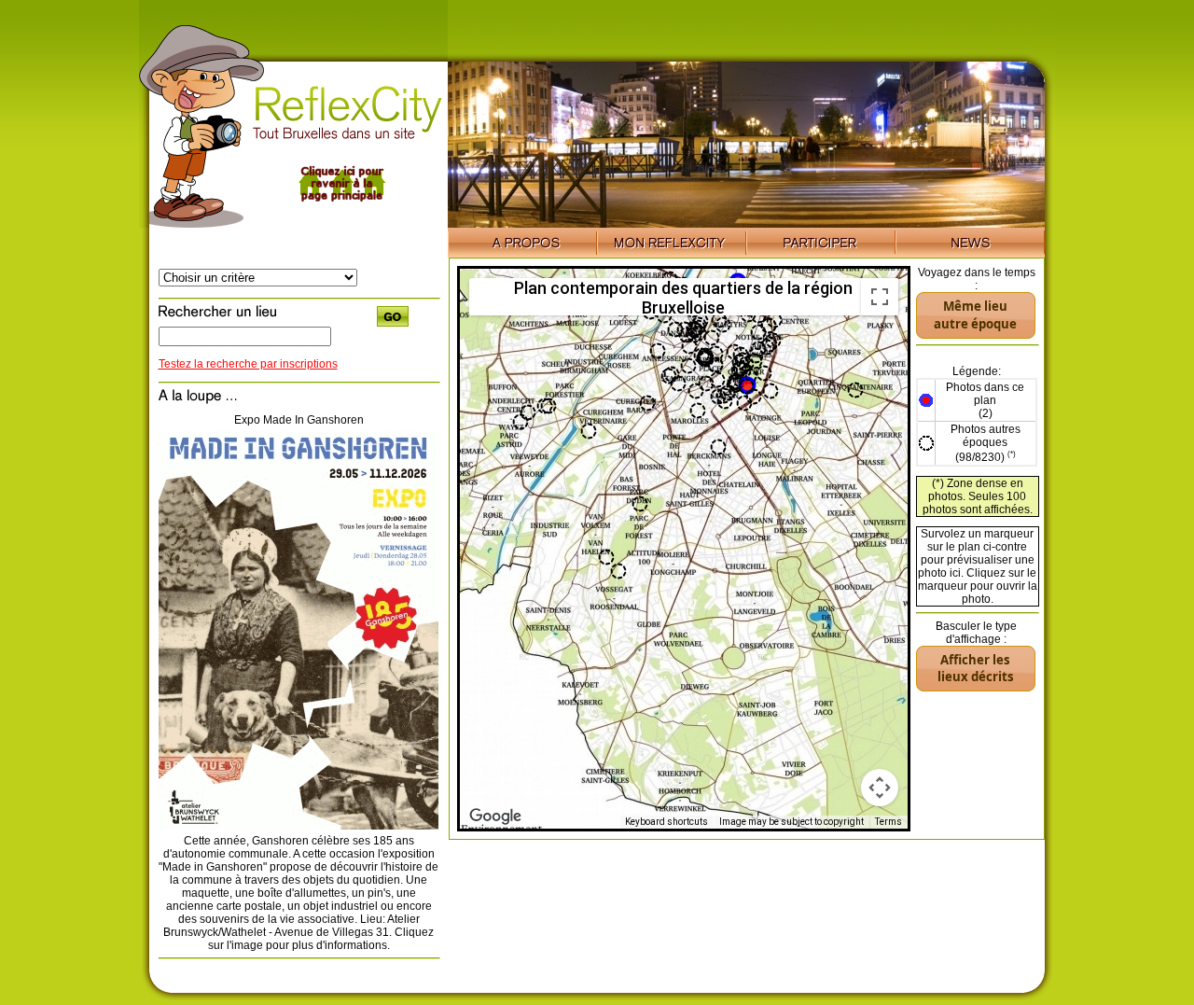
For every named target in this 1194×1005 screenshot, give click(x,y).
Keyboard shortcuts (666, 822)
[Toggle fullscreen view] (879, 296)
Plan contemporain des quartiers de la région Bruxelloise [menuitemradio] (683, 296)
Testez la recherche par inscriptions (248, 363)
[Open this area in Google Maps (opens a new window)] (495, 816)
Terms (888, 822)
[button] (746, 386)
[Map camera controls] (879, 787)
